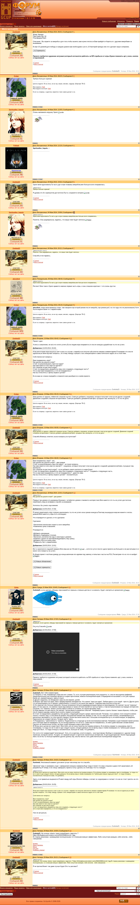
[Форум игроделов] (13, 18)
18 (70, 760)
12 (71, 428)
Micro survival (38, 64)
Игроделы (121, 21)
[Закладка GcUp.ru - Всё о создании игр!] (29, 18)
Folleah (16, 145)
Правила (129, 21)
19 (70, 831)
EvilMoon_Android (38, 748)
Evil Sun (35, 746)
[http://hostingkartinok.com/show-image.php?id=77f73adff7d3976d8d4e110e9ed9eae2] (47, 605)
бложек (35, 741)
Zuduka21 (16, 32)
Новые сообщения (109, 21)
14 (74, 493)
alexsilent (16, 279)
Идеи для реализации (33, 26)
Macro (35, 745)
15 (69, 587)
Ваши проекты (19, 26)
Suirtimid (16, 690)
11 (71, 394)
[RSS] (34, 18)
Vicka (16, 587)
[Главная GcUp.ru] (6, 18)
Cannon (36, 63)
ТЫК (43, 87)
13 (71, 458)
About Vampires (38, 743)
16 (70, 619)
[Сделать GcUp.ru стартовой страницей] (27, 18)
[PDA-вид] (32, 18)
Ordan (16, 76)
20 (70, 857)
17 (70, 690)
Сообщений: (16, 55)
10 (71, 338)
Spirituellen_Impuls (16, 110)
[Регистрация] (19, 18)
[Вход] (25, 18)
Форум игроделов (6, 26)
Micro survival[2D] (49, 26)
